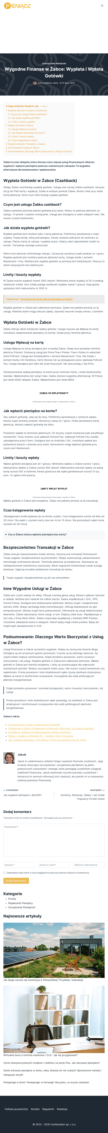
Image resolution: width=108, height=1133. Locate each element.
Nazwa (9, 865)
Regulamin (48, 1109)
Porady (12, 898)
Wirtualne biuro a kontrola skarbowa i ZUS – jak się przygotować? (40, 1055)
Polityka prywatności (16, 1109)
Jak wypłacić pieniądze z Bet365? (22, 793)
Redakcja (62, 1109)
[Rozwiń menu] (102, 5)
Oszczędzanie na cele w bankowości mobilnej (34, 724)
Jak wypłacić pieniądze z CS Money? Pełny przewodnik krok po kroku (47, 740)
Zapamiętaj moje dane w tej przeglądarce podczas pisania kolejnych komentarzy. (48, 872)
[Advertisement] (54, 32)
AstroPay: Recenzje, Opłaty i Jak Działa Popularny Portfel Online (82, 794)
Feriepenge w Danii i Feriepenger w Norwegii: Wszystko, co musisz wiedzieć (51, 728)
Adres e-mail (48, 865)
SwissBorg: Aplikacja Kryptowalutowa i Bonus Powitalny (39, 732)
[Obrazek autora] (35, 83)
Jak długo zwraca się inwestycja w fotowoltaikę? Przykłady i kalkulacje (43, 980)
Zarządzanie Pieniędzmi (54, 64)
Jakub (55, 83)
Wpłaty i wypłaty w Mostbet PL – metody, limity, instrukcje (40, 736)
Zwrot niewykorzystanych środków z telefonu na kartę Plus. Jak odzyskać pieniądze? (51, 1062)
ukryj (44, 106)
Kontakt (35, 1109)
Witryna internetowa (86, 865)
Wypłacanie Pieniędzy (20, 903)
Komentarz (12, 826)
